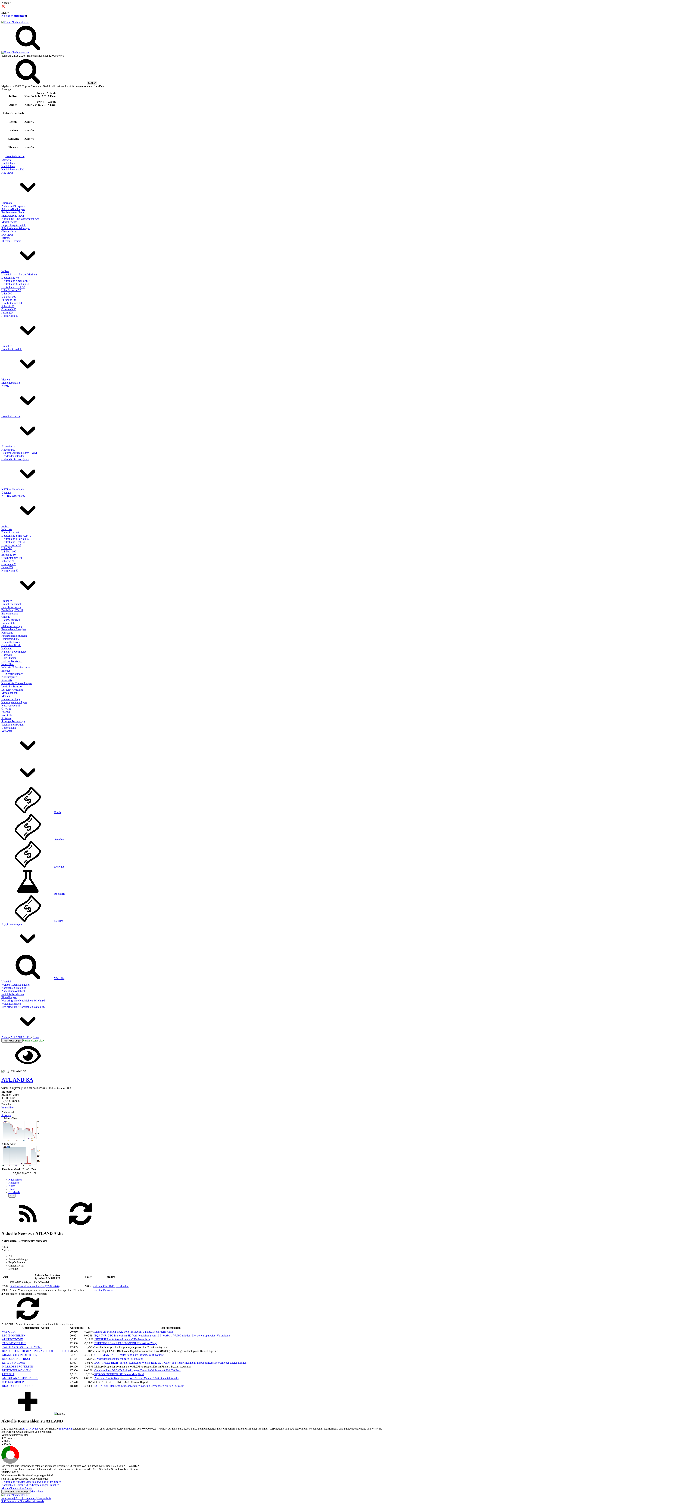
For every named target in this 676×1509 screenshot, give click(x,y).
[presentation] (10, 1196)
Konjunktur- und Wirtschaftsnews (20, 218)
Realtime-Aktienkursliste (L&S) (19, 452)
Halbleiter (6, 648)
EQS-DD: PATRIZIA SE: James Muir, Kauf (119, 1374)
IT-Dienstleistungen (12, 673)
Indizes (5, 271)
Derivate (59, 866)
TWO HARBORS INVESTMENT (22, 1347)
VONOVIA (8, 1331)
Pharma (5, 711)
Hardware (6, 654)
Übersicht (6, 492)
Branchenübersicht (11, 349)
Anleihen (59, 839)
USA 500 (6, 293)
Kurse (11, 1185)
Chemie (5, 616)
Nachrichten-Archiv (21, 1488)
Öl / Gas (6, 708)
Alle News (7, 172)
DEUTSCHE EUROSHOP (17, 1385)
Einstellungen (9, 997)
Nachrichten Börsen (12, 1484)
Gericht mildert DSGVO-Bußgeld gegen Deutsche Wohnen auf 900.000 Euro (137, 1370)
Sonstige (6, 1115)
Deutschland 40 (10, 277)
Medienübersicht (10, 382)
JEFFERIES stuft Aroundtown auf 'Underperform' (122, 1339)
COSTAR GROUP (13, 1382)
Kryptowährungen (11, 924)
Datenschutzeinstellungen (16, 1491)
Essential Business (103, 1290)
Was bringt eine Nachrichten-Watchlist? (23, 1000)
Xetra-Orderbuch (28, 1481)
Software (6, 718)
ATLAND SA (30, 1428)
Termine (6, 237)
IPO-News (7, 234)
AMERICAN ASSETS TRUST (20, 1378)
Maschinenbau (9, 692)
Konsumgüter (9, 676)
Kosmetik (6, 680)
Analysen (13, 1182)
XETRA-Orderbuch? (13, 495)
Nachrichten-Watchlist (13, 987)
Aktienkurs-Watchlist (13, 990)
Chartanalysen (9, 231)
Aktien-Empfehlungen (36, 1484)
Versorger (6, 730)
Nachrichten (8, 163)
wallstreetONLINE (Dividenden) (111, 1286)
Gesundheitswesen (11, 642)
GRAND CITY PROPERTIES (19, 1354)
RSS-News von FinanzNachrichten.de (22, 1501)
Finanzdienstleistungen (14, 635)
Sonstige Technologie (13, 721)
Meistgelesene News (12, 215)
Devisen (58, 920)
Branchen (6, 346)
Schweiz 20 (7, 306)
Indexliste (6, 529)
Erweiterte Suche (14, 156)
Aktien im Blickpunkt (13, 206)
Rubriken (6, 202)
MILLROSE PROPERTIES (18, 1366)
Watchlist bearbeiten (12, 994)
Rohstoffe (6, 715)
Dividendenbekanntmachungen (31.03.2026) (119, 1358)
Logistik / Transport (12, 686)
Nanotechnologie (10, 699)
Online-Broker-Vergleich (15, 459)
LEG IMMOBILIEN (14, 1335)
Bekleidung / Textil (12, 610)
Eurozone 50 (8, 299)
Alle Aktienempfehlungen (15, 228)
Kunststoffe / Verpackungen (16, 683)
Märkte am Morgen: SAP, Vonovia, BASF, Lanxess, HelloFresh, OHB (133, 1331)
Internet (5, 670)
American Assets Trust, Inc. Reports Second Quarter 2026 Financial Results (136, 1378)
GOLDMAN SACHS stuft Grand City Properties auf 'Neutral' (129, 1354)
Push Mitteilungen (12, 1040)
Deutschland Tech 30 (13, 287)
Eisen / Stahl (8, 623)
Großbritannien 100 (12, 303)
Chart (11, 1189)
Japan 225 (7, 312)
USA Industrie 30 (11, 290)
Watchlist (59, 978)
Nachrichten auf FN (12, 169)
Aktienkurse (8, 446)
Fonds (57, 812)
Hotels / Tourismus (11, 661)
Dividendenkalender (12, 455)
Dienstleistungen (10, 619)
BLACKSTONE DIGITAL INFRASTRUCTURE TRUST (35, 1351)
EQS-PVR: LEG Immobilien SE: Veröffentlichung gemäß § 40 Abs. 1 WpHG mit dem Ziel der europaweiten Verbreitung (162, 1335)
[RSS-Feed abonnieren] (27, 1225)
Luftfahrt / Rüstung (12, 689)
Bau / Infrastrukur (11, 607)
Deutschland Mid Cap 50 (15, 283)
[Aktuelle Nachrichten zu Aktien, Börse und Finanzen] (15, 22)
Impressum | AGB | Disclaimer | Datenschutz (26, 1498)
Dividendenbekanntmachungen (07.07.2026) (35, 1286)
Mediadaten (36, 1491)
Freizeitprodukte (10, 638)
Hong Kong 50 (9, 315)
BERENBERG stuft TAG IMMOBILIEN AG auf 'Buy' (125, 1343)
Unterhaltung (8, 727)
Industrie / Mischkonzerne (15, 667)
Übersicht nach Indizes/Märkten (19, 274)
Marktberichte (9, 221)
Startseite (6, 159)
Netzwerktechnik (10, 705)
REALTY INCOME (13, 1362)
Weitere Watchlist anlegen (15, 984)
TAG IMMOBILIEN (14, 1343)
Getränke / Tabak (11, 645)
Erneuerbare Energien (13, 629)
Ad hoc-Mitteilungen (13, 15)
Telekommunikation (12, 724)
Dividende (14, 1192)
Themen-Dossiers (11, 240)
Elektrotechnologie (11, 626)
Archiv (5, 385)
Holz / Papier (8, 657)
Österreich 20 (8, 309)
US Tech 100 (8, 296)
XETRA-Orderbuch (12, 489)
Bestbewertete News (12, 212)
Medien (5, 379)
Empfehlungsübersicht (13, 225)
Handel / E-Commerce (13, 651)
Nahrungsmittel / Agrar (14, 702)
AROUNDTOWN (12, 1339)
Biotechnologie (9, 613)
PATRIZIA (8, 1374)
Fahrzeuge (7, 632)
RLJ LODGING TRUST (16, 1358)
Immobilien (7, 664)
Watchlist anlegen (11, 1003)
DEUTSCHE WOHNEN (16, 1370)
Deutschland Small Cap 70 (16, 280)
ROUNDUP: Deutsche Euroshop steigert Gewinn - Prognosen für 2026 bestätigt (139, 1385)
